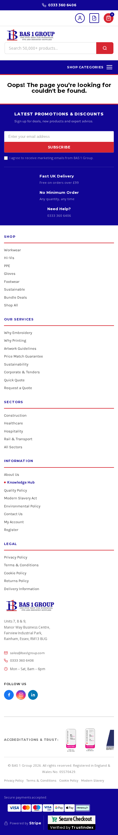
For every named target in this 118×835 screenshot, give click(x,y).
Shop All (11, 305)
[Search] (104, 48)
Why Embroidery (18, 332)
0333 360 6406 (62, 5)
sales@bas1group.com (27, 653)
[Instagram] (21, 695)
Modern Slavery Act (20, 498)
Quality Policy (15, 490)
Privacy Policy (15, 557)
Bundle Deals (15, 297)
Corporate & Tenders (22, 372)
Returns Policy (16, 581)
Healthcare (13, 423)
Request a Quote (18, 388)
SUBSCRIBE (59, 147)
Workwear (12, 250)
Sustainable (14, 289)
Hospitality (13, 431)
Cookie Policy (15, 573)
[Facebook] (9, 695)
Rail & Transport (18, 439)
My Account (14, 522)
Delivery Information (21, 589)
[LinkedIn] (33, 695)
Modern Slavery (92, 780)
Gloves (9, 273)
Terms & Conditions (21, 565)
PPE (7, 266)
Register (11, 529)
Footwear (11, 281)
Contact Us (13, 514)
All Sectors (13, 447)
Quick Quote (14, 380)
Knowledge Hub (21, 482)
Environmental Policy (22, 506)
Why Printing (15, 340)
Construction (15, 415)
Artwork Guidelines (20, 348)
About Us (11, 474)
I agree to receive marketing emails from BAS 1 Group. (51, 158)
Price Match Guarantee (23, 356)
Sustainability (16, 364)
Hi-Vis (9, 258)
